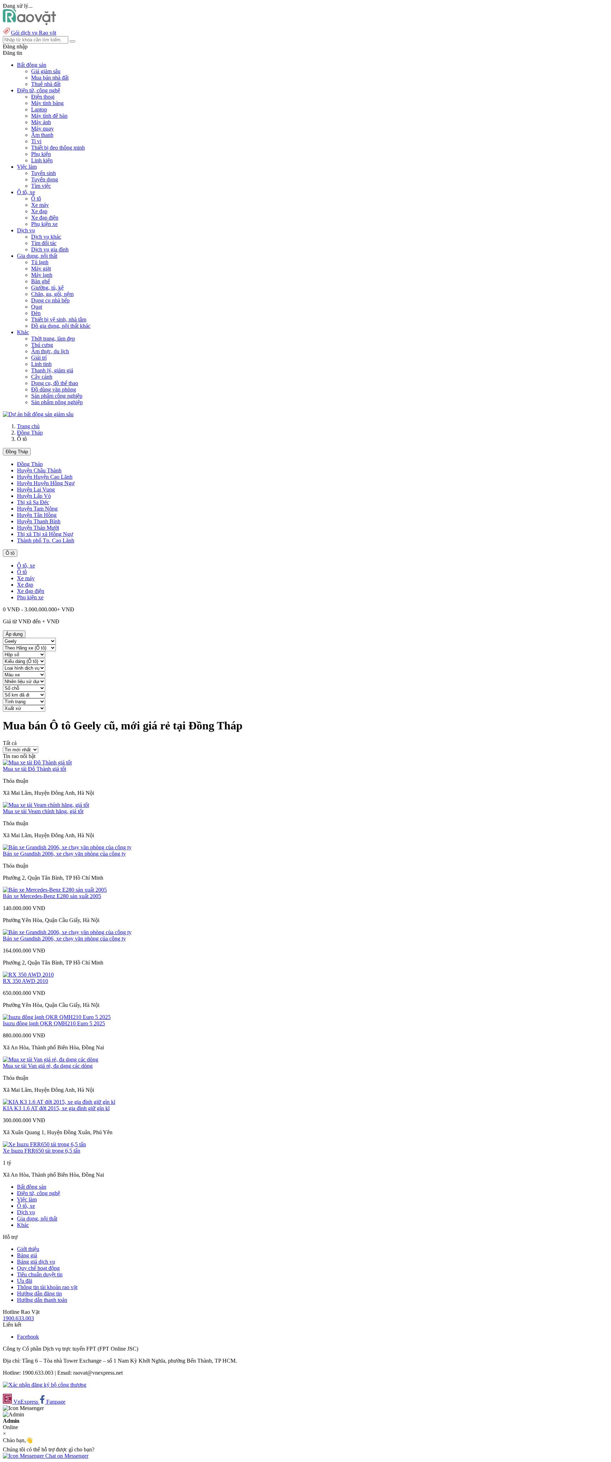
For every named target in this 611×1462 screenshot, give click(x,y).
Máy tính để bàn (49, 116)
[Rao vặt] (29, 23)
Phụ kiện (41, 154)
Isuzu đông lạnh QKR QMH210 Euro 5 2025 (54, 1023)
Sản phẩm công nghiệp (56, 396)
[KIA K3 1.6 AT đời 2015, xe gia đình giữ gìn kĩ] (59, 1102)
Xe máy (40, 205)
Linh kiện (42, 160)
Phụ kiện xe (44, 224)
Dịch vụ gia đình (50, 249)
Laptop (39, 109)
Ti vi (36, 141)
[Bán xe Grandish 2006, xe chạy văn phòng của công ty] (67, 847)
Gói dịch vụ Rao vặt (33, 33)
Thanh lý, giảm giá (52, 370)
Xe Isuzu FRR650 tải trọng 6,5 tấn (41, 1151)
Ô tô (36, 199)
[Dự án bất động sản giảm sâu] (38, 414)
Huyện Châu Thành (39, 470)
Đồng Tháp (30, 433)
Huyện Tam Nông (37, 509)
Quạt (36, 307)
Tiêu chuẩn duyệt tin (40, 1274)
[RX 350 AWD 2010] (28, 975)
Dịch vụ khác (46, 237)
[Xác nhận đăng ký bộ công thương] (44, 1385)
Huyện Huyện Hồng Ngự (46, 483)
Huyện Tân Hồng (37, 515)
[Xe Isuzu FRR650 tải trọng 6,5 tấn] (44, 1144)
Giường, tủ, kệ (47, 288)
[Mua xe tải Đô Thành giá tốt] (37, 762)
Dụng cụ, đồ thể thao (54, 383)
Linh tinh (41, 364)
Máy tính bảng (47, 103)
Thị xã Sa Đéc (33, 502)
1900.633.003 (18, 1318)
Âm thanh (42, 135)
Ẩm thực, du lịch (50, 351)
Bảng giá (27, 1255)
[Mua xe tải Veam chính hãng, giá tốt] (46, 805)
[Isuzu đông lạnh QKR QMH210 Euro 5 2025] (57, 1017)
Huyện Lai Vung (36, 490)
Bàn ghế (40, 281)
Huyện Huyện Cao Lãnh (44, 477)
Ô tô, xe (26, 566)
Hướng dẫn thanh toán (42, 1300)
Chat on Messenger (66, 1456)
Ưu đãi (24, 1281)
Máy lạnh (41, 275)
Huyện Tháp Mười (38, 528)
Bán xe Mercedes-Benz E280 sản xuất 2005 (52, 896)
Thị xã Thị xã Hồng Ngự (45, 534)
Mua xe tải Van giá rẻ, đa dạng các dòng (48, 1066)
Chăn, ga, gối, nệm (52, 294)
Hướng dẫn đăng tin (39, 1294)
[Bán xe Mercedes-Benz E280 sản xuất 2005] (55, 890)
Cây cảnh (41, 377)
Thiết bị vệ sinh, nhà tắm (58, 319)
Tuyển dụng (44, 179)
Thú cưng (42, 345)
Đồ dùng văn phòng (53, 389)
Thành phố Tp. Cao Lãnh (45, 540)
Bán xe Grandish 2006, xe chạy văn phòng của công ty (64, 854)
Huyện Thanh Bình (38, 521)
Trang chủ (28, 426)
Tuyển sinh (43, 173)
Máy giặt (41, 269)
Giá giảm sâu (45, 71)
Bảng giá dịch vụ (36, 1262)
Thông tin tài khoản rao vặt (47, 1287)
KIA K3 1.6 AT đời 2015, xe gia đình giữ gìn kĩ (56, 1108)
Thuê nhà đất (45, 84)
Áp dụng (14, 634)
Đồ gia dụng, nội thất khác (61, 326)
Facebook (28, 1337)
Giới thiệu (28, 1249)
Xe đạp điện (44, 218)
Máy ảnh (41, 122)
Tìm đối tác (44, 243)
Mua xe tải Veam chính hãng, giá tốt (43, 811)
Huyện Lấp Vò (34, 496)
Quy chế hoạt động (38, 1268)
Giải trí (39, 358)
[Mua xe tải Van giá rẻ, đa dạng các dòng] (50, 1059)
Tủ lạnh (39, 262)
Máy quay (42, 129)
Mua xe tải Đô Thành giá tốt (34, 769)
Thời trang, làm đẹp (53, 339)
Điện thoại (42, 97)
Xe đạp (39, 211)
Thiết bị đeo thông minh (58, 148)
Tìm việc (41, 186)
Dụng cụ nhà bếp (50, 300)
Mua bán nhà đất (50, 78)
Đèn (36, 313)
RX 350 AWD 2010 (25, 981)
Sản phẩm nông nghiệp (57, 402)
